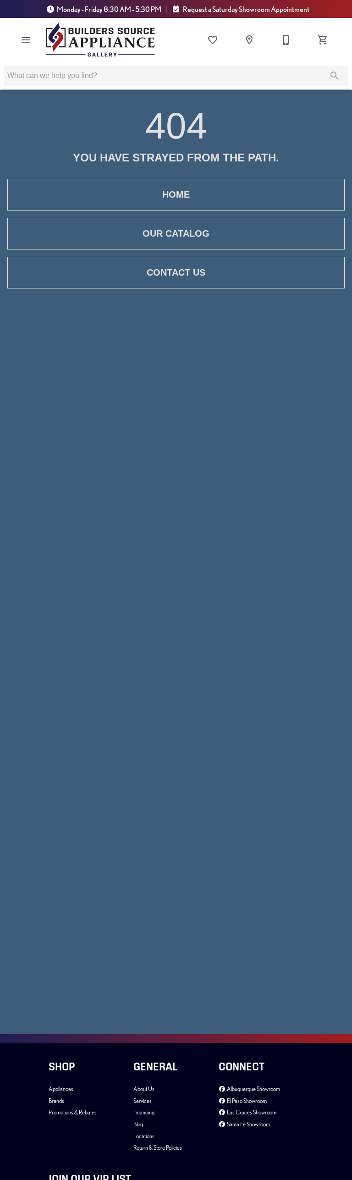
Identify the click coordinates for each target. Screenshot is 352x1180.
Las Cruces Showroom (251, 1112)
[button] (26, 40)
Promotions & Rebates (73, 1112)
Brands (56, 1100)
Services (142, 1100)
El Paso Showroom (246, 1100)
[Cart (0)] (323, 40)
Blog (138, 1124)
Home (176, 194)
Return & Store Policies (157, 1147)
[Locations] (249, 40)
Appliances (61, 1089)
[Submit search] (334, 75)
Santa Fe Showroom (248, 1124)
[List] (213, 40)
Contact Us (176, 272)
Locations (143, 1136)
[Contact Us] (286, 40)
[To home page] (100, 40)
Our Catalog (176, 233)
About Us (143, 1089)
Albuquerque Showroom (253, 1089)
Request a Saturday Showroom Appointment (245, 9)
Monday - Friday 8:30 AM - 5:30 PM (109, 9)
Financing (143, 1112)
